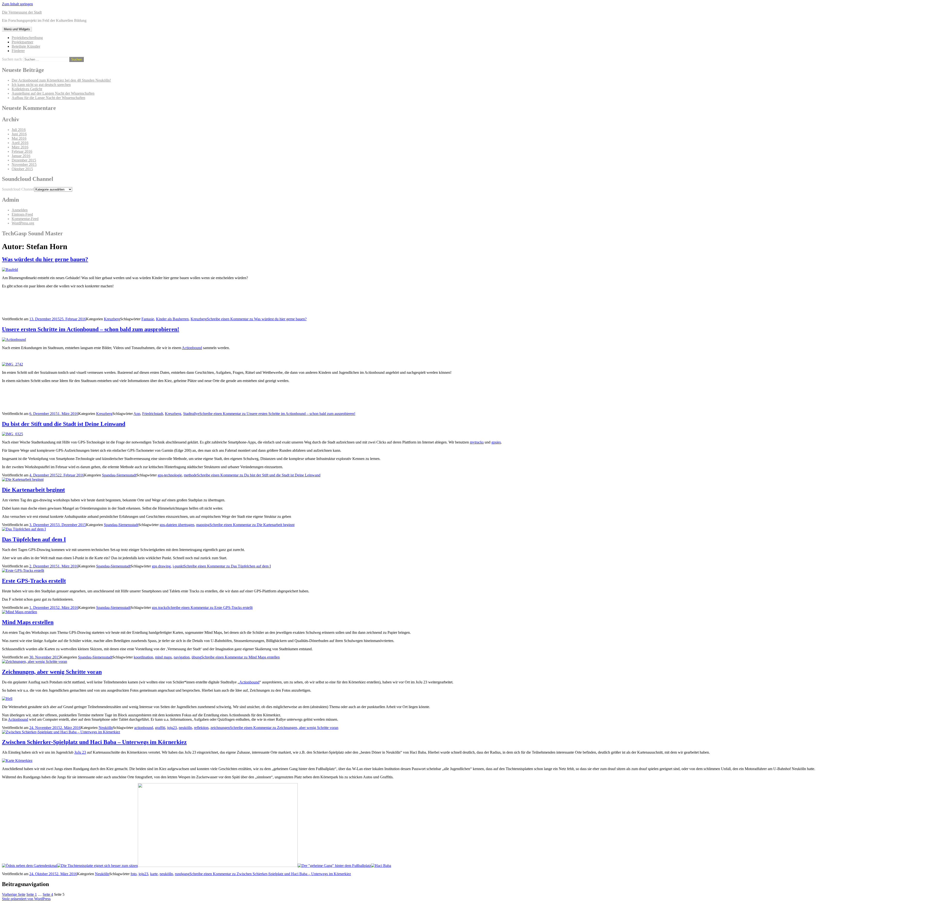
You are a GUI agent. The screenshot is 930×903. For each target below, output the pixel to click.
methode (190, 475)
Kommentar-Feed (25, 219)
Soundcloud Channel (18, 189)
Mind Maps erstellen (28, 622)
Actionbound (192, 348)
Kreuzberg (112, 319)
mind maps (163, 657)
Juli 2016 (19, 130)
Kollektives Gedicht (27, 89)
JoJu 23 (80, 752)
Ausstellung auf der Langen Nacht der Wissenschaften (53, 93)
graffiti (160, 728)
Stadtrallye (191, 414)
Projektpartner (22, 42)
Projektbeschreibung (27, 38)
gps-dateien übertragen (177, 525)
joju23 (172, 728)
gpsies (496, 442)
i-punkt (178, 566)
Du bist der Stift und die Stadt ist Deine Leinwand (63, 424)
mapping (202, 525)
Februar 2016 (22, 151)
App (136, 414)
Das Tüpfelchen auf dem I (34, 539)
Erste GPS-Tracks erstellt (34, 581)
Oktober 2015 (22, 169)
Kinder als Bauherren (172, 319)
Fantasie (147, 319)
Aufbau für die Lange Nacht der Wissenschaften (48, 98)
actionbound (143, 728)
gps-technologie (170, 475)
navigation (182, 657)
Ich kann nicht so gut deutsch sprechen (41, 85)
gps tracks (159, 607)
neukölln (185, 728)
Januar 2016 (21, 156)
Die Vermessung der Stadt (22, 12)
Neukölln (106, 728)
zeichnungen (220, 728)
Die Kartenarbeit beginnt (33, 490)
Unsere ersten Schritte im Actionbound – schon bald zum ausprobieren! (90, 329)
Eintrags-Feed (22, 214)
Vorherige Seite (13, 894)
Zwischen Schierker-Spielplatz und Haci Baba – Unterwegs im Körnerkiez (94, 742)
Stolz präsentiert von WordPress (26, 899)
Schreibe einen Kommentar (257, 319)
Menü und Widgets (17, 29)
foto (134, 874)
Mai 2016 (19, 138)
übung (196, 657)
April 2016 (20, 143)
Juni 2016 (19, 134)
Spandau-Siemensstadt (119, 475)
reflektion (201, 728)
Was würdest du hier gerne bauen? (45, 259)
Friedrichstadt (152, 414)
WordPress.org (23, 223)
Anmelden (20, 210)
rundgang (182, 874)
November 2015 (24, 164)
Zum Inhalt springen (17, 4)
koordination (143, 657)
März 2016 (20, 147)
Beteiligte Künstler (26, 46)
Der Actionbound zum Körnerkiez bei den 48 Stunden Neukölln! (61, 80)
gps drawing (161, 566)
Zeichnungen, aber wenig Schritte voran (52, 672)
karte (154, 874)
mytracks (477, 442)
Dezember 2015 (24, 160)
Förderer (18, 51)
